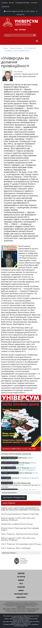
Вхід (16, 30)
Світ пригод (21, 577)
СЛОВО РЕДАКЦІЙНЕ (9, 458)
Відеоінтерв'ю (21, 597)
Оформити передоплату (14, 497)
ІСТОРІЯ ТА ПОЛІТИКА (10, 463)
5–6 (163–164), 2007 (30, 48)
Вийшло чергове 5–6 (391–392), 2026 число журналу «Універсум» (18, 539)
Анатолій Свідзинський (21, 483)
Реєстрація (22, 30)
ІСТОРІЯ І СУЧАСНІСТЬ (10, 473)
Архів (21, 584)
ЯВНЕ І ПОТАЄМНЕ (8, 468)
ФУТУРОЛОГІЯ (7, 483)
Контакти (34, 3)
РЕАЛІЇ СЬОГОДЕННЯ (9, 490)
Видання (21, 580)
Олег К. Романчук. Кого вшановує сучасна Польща (21, 544)
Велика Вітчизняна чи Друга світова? (18, 464)
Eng (20, 14)
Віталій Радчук (24, 463)
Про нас (11, 3)
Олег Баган (18, 71)
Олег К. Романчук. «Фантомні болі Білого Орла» (20, 534)
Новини (21, 590)
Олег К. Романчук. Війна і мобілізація (15, 548)
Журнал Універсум (16, 48)
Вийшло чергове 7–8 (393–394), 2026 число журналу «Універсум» (18, 519)
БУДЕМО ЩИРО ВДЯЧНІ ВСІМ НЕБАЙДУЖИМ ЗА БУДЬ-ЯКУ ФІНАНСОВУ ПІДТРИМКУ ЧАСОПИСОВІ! (20, 509)
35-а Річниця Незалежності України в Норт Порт (20, 514)
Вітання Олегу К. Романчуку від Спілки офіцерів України (20, 529)
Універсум (21, 573)
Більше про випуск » (9, 493)
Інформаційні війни (21, 594)
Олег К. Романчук (22, 468)
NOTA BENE (6, 478)
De (23, 14)
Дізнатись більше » (9, 553)
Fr (22, 14)
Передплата (5, 6)
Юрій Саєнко (22, 458)
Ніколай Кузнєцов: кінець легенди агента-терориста (18, 469)
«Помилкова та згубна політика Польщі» (17, 524)
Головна (5, 3)
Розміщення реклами (22, 3)
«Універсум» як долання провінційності (17, 51)
